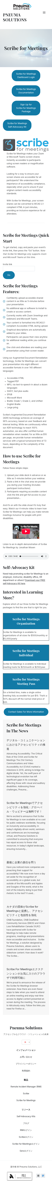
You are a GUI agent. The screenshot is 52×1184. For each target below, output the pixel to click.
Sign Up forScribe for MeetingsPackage (26, 108)
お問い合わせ (26, 1057)
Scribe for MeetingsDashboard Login (26, 76)
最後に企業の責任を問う (21, 862)
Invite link (7, 264)
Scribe (26, 1093)
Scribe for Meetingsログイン (26, 1144)
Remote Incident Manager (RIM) (26, 1086)
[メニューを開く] (45, 12)
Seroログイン (26, 1151)
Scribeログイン (26, 1137)
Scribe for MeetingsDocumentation (26, 91)
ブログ (26, 1123)
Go (8, 275)
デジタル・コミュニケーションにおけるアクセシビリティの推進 (26, 744)
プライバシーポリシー (26, 1064)
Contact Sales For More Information (26, 711)
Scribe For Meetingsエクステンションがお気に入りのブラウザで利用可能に (26, 973)
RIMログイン (26, 1130)
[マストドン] (43, 1176)
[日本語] (25, 1042)
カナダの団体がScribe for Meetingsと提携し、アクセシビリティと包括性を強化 (25, 911)
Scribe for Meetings (26, 1100)
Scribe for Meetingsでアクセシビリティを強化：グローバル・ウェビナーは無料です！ (25, 807)
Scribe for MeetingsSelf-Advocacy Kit (17, 125)
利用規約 (26, 1071)
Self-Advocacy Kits (26, 1116)
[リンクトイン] (38, 1176)
